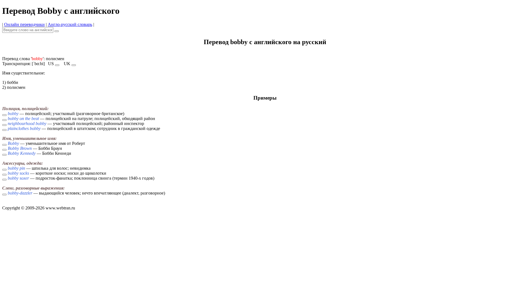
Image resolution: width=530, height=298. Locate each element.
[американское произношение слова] (57, 65)
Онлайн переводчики (24, 24)
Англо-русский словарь (70, 24)
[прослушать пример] (4, 115)
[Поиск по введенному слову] (56, 31)
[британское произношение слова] (73, 65)
